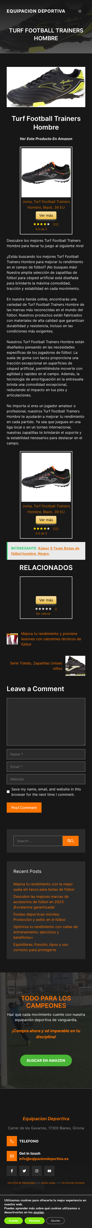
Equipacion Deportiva (36, 11)
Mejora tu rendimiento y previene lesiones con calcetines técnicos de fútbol (51, 638)
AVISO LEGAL (48, 1183)
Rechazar (34, 1220)
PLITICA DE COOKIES (73, 1183)
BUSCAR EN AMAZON (46, 1060)
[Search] (71, 841)
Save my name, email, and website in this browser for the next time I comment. (46, 792)
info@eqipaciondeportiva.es (44, 1158)
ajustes (38, 1212)
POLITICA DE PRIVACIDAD (21, 1183)
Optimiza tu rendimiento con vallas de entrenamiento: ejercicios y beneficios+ (45, 932)
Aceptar (13, 1220)
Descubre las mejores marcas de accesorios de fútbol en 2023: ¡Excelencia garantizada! (41, 901)
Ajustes (55, 1220)
